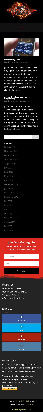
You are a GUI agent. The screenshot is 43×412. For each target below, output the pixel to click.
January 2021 (10, 147)
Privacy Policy (16, 409)
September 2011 (11, 217)
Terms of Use (26, 409)
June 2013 (8, 188)
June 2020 (8, 172)
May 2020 (8, 176)
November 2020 (11, 151)
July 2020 (8, 167)
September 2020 (11, 159)
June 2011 (8, 230)
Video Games (25, 62)
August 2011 (9, 222)
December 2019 (11, 184)
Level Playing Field (12, 60)
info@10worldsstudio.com (14, 298)
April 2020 (8, 180)
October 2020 (10, 155)
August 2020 (9, 163)
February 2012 (10, 213)
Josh (7, 62)
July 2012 (8, 201)
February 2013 (10, 192)
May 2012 (8, 205)
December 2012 (11, 197)
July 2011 (8, 226)
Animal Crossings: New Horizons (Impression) (17, 98)
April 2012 (8, 209)
